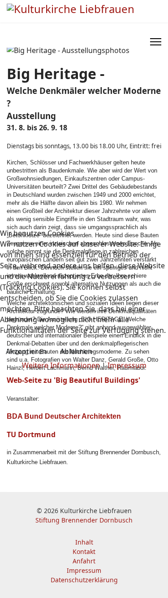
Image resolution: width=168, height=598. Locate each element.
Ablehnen (76, 351)
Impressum (127, 365)
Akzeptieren (26, 351)
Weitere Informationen (61, 365)
